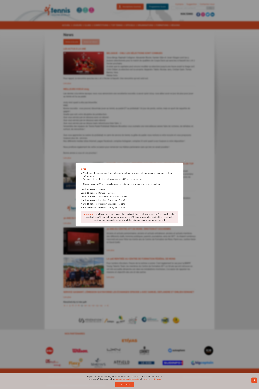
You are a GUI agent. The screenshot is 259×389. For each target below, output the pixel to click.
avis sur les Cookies (152, 379)
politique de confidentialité (126, 379)
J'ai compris (124, 384)
